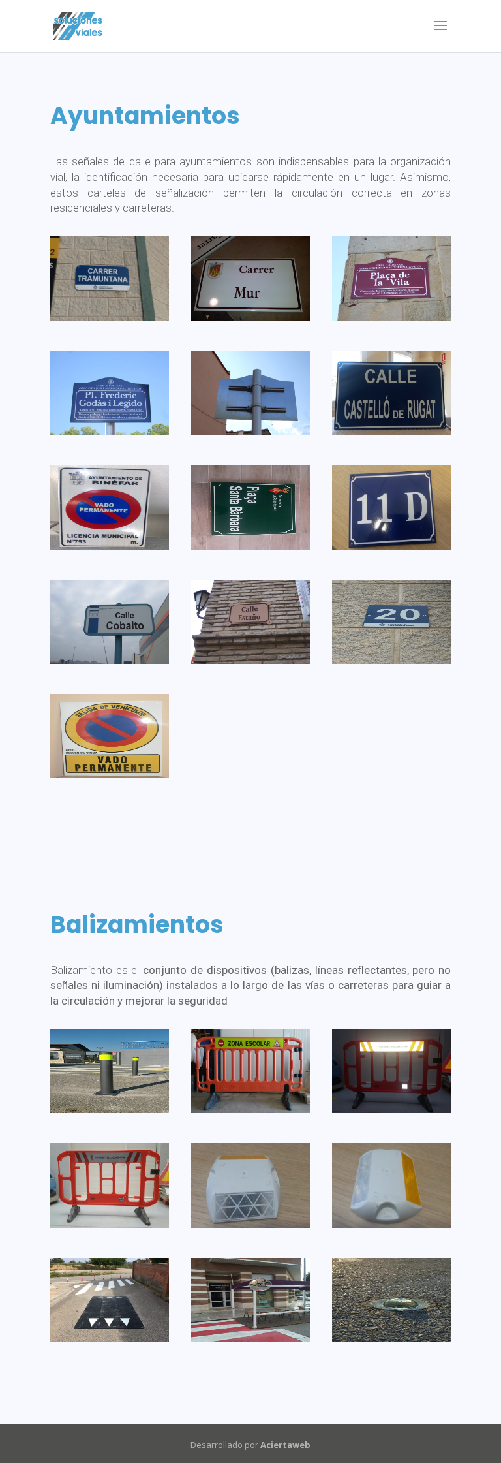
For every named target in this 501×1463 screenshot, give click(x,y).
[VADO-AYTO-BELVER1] (109, 774)
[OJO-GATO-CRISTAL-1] (391, 1338)
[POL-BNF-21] (109, 660)
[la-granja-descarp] (250, 546)
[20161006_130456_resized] (109, 1224)
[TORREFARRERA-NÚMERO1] (391, 660)
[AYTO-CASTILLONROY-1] (391, 431)
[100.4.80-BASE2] (109, 1109)
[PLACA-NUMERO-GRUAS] (391, 546)
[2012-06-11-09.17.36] (250, 317)
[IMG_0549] (109, 1338)
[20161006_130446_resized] (391, 1109)
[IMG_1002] (250, 1338)
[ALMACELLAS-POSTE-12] (109, 431)
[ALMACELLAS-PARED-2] (391, 317)
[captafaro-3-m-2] (391, 1224)
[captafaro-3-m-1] (250, 1224)
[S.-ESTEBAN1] (250, 660)
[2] (109, 317)
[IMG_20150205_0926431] (109, 546)
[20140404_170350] (250, 1109)
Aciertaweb (285, 1445)
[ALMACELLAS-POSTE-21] (250, 431)
